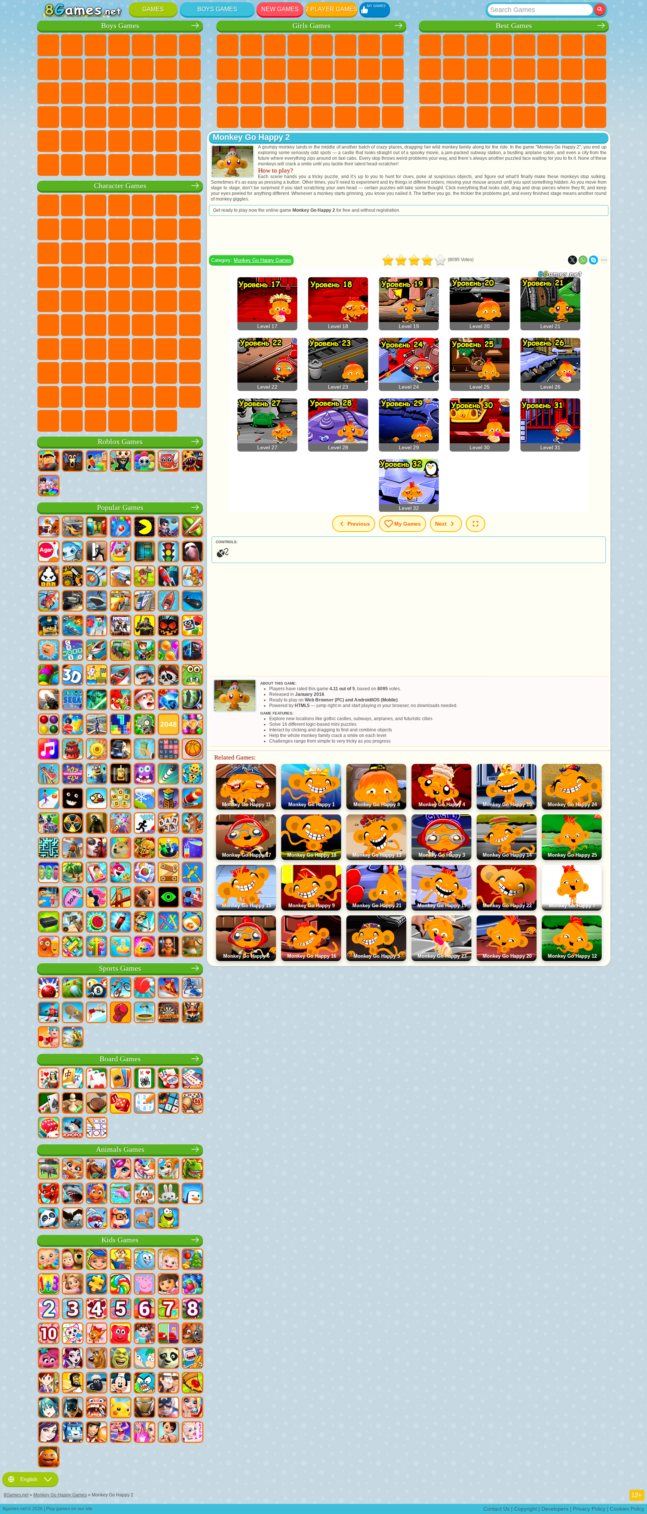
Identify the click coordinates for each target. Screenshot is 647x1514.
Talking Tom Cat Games (119, 205)
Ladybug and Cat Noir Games (95, 229)
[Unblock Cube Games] (48, 651)
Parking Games (48, 45)
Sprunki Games (95, 397)
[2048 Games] (168, 725)
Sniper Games (48, 93)
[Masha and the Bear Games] (72, 1260)
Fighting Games (166, 69)
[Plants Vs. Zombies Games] (144, 725)
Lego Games (143, 229)
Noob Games (48, 349)
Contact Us (496, 1509)
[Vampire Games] (96, 848)
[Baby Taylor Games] (144, 1334)
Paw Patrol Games (95, 205)
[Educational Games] (96, 1260)
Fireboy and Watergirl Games (275, 45)
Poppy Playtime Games (143, 421)
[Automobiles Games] (72, 527)
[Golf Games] (72, 988)
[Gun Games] (48, 700)
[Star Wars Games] (96, 700)
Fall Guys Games (166, 301)
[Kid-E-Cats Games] (96, 1334)
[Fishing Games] (96, 651)
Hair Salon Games (298, 69)
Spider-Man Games (95, 277)
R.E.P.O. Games (72, 421)
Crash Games (72, 69)
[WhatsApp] (582, 260)
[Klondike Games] (120, 1079)
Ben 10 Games (143, 277)
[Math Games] (48, 1284)
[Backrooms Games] (96, 823)
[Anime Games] (48, 1408)
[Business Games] (144, 749)
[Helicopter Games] (48, 601)
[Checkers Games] (96, 1103)
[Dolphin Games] (120, 1194)
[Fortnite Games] (120, 626)
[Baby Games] (48, 1260)
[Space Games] (168, 576)
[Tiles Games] (144, 873)
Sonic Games (166, 253)
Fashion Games (345, 93)
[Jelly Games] (48, 947)
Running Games (166, 117)
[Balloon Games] (168, 651)
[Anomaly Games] (168, 897)
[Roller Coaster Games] (48, 774)
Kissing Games (322, 69)
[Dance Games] (120, 1432)
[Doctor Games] (96, 626)
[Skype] (593, 260)
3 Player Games (430, 117)
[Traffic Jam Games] (72, 947)
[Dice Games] (48, 1128)
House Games (345, 117)
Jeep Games (72, 141)
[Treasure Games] (192, 725)
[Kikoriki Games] (144, 1260)
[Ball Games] (192, 749)
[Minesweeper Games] (168, 1103)
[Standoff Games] (144, 897)
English (28, 1479)
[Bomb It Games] (72, 552)
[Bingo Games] (192, 1103)
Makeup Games (298, 93)
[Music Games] (48, 749)
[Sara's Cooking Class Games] (48, 1383)
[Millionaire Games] (72, 774)
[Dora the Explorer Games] (168, 1284)
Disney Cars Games (119, 253)
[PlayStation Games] (192, 823)
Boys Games (217, 9)
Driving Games (166, 141)
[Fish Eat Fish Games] (120, 873)
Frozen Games (251, 69)
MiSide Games (190, 397)
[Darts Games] (168, 1013)
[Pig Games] (48, 1169)
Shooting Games (190, 117)
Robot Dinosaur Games (119, 93)
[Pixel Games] (144, 651)
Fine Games (477, 93)
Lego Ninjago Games (143, 205)
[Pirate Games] (168, 675)
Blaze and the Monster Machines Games (143, 253)
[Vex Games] (144, 823)
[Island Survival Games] (72, 922)
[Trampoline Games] (144, 1013)
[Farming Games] (120, 700)
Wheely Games (48, 205)
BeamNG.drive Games (143, 165)
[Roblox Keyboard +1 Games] (48, 486)
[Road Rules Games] (168, 552)
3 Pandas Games (95, 253)
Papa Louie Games (345, 69)
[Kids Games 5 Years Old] (120, 1309)
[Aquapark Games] (120, 552)
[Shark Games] (72, 1194)
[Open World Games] (96, 725)
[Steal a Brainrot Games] (120, 461)
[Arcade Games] (144, 527)
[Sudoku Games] (144, 1103)
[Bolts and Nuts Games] (168, 873)
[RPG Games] (168, 527)
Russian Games (595, 69)
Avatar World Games (166, 349)
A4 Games (119, 325)
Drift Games (95, 117)
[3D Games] (72, 675)
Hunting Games (48, 141)
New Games (280, 9)
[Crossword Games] (72, 651)
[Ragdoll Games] (192, 873)
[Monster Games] (144, 774)
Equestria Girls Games (251, 45)
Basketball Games (477, 117)
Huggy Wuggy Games (190, 325)
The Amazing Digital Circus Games (48, 397)
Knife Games (430, 93)
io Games (477, 69)
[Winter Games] (144, 799)
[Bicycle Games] (120, 988)
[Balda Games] (168, 823)
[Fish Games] (96, 1194)
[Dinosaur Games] (192, 1169)
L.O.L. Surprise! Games (369, 117)
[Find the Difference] (168, 1334)
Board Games (120, 1059)
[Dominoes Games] (192, 1079)
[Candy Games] (120, 1284)
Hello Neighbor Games (72, 349)
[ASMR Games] (72, 897)
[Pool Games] (96, 988)
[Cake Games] (72, 749)
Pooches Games (190, 253)
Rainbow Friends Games (119, 349)
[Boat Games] (168, 601)
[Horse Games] (96, 1169)
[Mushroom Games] (192, 947)
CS (72, 165)
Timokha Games (143, 397)
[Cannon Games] (192, 799)
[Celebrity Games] (192, 1432)
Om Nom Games (48, 253)
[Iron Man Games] (144, 1408)
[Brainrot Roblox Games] (168, 461)
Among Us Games (48, 325)
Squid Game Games (95, 325)
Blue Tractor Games (143, 301)
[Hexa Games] (96, 897)
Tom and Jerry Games (95, 301)
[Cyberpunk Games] (144, 626)
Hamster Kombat (190, 373)
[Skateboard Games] (72, 1013)
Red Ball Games (48, 229)
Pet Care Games (393, 117)
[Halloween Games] (168, 626)
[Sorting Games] (192, 848)
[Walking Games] (48, 799)
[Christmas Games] (192, 1260)
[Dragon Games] (48, 1194)
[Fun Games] (48, 1457)
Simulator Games (477, 45)
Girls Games (454, 45)
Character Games (120, 186)
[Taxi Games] (120, 601)
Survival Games (143, 93)
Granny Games (166, 325)
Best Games (514, 25)
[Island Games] (72, 873)
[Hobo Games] (72, 1383)
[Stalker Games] (72, 823)
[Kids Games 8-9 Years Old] (192, 1309)
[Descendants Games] (48, 1432)
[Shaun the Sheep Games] (96, 1383)
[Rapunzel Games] (72, 1284)
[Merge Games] (168, 848)
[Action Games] (48, 527)
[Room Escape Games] (144, 552)
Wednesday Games (72, 373)
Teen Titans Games (119, 301)
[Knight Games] (144, 848)
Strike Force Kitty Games (48, 277)
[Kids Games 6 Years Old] (144, 1309)
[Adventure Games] (144, 576)
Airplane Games (119, 141)
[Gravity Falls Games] (168, 1383)
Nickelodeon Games (524, 117)
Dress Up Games (275, 69)
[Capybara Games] (144, 1218)
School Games (548, 117)
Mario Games (72, 277)
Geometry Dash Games (595, 45)
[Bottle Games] (120, 922)
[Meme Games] (120, 848)
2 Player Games (332, 9)
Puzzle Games (595, 93)
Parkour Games (95, 141)
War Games (190, 141)
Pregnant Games (369, 69)
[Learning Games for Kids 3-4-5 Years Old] (120, 1260)
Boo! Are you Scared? (48, 421)
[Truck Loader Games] (72, 576)
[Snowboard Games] (168, 988)
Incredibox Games (119, 397)
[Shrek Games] (120, 1358)
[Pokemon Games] (120, 1408)
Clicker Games (548, 69)
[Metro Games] (192, 651)
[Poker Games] (168, 1079)
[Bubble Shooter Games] (120, 527)
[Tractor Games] (120, 651)
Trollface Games (72, 229)
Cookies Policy (627, 1509)
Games (153, 9)
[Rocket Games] (168, 774)
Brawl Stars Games (72, 325)
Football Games (72, 45)
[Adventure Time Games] (192, 1358)
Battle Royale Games (166, 45)
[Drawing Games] (72, 1334)
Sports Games (430, 69)
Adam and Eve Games (166, 277)
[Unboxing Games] (144, 947)
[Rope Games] (168, 922)
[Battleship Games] (72, 626)
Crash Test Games (119, 165)
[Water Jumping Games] (96, 1013)
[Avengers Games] (168, 1408)
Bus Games (119, 117)
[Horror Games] (72, 799)
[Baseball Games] (72, 1037)
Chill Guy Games (166, 397)
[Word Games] (120, 799)
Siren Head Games (190, 301)
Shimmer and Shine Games (48, 301)
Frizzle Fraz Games (119, 277)
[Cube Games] (192, 626)
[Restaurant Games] (96, 1432)
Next (441, 524)
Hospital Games (228, 93)
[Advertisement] (408, 235)
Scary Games (501, 69)
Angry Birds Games (190, 229)
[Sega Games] (72, 700)
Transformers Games (72, 397)
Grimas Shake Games (166, 373)
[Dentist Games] (96, 1408)
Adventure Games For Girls (369, 45)
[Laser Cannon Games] (192, 675)
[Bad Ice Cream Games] (48, 576)
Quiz (322, 45)
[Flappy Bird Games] (96, 799)
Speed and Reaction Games (524, 93)
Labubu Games (119, 421)
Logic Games (524, 69)
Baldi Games (143, 325)
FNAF (166, 205)
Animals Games (120, 1149)
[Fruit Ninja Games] (192, 527)
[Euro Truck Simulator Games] (120, 749)
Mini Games (501, 93)
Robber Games (166, 93)
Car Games (48, 69)
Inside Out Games (48, 373)
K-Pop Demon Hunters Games (166, 421)
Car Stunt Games (548, 93)
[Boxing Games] (120, 1013)
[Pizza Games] (192, 1383)
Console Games (595, 117)
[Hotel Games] (192, 897)
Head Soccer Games (143, 141)
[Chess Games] (72, 1103)
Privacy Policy (589, 1509)
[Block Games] (72, 725)
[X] (572, 260)
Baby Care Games (369, 93)
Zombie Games (143, 45)
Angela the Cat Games (228, 69)
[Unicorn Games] (120, 1169)
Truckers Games (48, 165)
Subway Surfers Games (166, 229)
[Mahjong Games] (72, 1079)
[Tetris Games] (120, 725)
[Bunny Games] (168, 1194)
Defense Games (501, 117)
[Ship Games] (96, 601)
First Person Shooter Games (143, 117)
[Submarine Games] (192, 601)
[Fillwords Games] (168, 749)
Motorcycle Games (95, 69)
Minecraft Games (190, 45)
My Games (407, 524)
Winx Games (275, 117)
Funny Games (454, 69)
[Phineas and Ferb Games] (144, 1358)
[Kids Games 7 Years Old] (168, 1309)
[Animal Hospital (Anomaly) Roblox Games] (192, 461)
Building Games (572, 117)
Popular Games (120, 507)
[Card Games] (96, 1079)
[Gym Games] (48, 1037)
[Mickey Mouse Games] (120, 1383)
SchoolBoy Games (95, 349)
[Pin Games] (192, 922)
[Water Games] (120, 947)
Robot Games (72, 93)
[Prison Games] (168, 947)
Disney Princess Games (322, 93)
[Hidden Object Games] (192, 700)
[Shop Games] (144, 1432)
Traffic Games (190, 165)
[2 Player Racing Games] (120, 576)
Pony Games (228, 45)
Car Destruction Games (166, 165)
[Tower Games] (168, 799)
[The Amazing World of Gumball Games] (144, 1383)
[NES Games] (120, 774)
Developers (554, 1509)
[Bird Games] (72, 1218)
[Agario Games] (48, 552)
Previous (358, 524)
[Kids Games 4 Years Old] (96, 1309)
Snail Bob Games (190, 205)
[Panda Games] (48, 1218)
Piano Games (251, 117)
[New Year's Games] (144, 700)
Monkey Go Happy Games (72, 301)
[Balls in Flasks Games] (48, 873)
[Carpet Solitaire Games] (48, 1103)
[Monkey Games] (144, 1194)
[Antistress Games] (192, 774)
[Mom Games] (168, 1432)
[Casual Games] (120, 823)
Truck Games (143, 69)
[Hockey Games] (48, 1013)
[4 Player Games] (96, 527)
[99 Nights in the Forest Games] (72, 461)
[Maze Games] (48, 848)
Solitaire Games (572, 69)
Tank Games (119, 45)
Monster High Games (345, 45)
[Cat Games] (72, 1169)
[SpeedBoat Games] (120, 675)
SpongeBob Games (72, 205)
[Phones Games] (96, 873)
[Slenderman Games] (192, 552)
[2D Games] (96, 675)
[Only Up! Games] (72, 848)
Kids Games (501, 45)
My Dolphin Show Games (72, 253)
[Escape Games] (96, 552)
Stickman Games (119, 69)
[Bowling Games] (48, 988)
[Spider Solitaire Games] (144, 1079)
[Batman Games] (72, 1408)
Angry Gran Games (119, 229)
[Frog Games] (168, 1218)
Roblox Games (120, 441)
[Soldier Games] (144, 675)
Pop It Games (454, 93)
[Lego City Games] (48, 626)
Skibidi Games (143, 373)
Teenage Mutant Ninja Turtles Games (190, 277)
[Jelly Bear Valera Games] (120, 1334)
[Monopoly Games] (72, 1128)
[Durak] (48, 1079)
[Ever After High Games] (72, 1358)
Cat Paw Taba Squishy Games (298, 117)
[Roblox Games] (48, 461)
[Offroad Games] (72, 601)
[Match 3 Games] (168, 700)
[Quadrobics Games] (192, 1013)
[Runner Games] (96, 774)
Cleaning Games (228, 117)
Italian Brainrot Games (95, 421)
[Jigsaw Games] (96, 1284)
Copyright (525, 1509)
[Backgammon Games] (120, 1103)
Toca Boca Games (143, 349)
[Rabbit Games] (96, 1218)
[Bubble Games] (192, 1284)
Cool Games (454, 117)
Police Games (95, 93)
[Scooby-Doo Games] (96, 1358)
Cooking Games (322, 117)
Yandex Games (572, 45)
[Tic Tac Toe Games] (96, 1128)
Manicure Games (251, 93)
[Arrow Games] (96, 947)
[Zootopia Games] (192, 1334)
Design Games (393, 93)
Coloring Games (393, 45)
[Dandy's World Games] (144, 461)
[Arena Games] (192, 576)
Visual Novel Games (393, 69)
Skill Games (548, 45)
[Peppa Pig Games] (144, 1284)
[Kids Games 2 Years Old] (48, 1309)
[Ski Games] (192, 988)
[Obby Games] (96, 461)
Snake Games (572, 93)
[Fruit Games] (96, 922)
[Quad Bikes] (48, 823)
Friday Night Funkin (119, 373)
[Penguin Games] (192, 1194)
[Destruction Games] (96, 749)
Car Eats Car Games (190, 93)
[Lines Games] (48, 725)
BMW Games (95, 165)
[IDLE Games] (144, 922)
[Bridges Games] (120, 897)
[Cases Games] (48, 922)
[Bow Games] (96, 576)
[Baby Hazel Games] (168, 1260)
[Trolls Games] (48, 1358)
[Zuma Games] (48, 675)
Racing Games (190, 69)
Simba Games (190, 349)
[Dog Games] (168, 1169)
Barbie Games (298, 45)
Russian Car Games (72, 117)
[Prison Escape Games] (48, 897)
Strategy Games (95, 45)
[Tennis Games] (144, 988)
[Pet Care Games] (144, 1169)
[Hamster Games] (120, 1218)
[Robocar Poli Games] (72, 1432)
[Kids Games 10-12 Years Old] (48, 1334)
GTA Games (48, 117)
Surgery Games (275, 93)
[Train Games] (144, 601)
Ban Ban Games (95, 373)
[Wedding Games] (192, 1408)
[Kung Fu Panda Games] (168, 1358)
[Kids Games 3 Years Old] (72, 1309)
